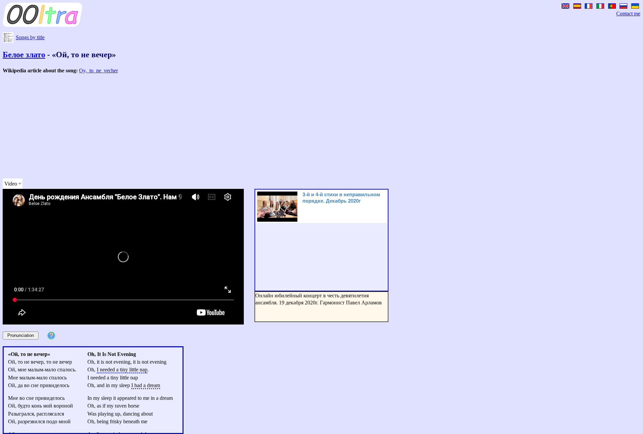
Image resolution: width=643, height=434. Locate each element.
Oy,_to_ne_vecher (98, 70)
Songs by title (30, 37)
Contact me (628, 13)
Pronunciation (20, 335)
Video (10, 184)
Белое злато (24, 54)
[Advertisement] (204, 126)
